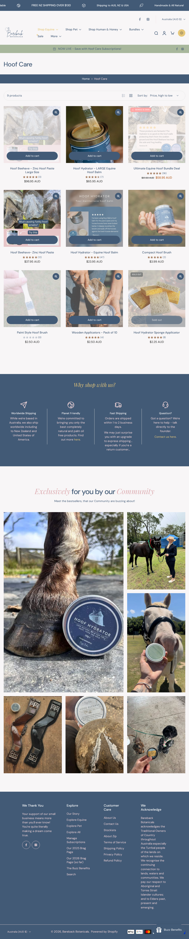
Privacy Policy (113, 854)
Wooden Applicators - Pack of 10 (94, 332)
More (54, 36)
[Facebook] (140, 19)
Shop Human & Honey (103, 29)
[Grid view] (131, 95)
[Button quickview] (56, 112)
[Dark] (181, 33)
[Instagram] (148, 19)
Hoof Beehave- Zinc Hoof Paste (32, 252)
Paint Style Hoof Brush (32, 332)
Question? (165, 413)
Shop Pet (72, 29)
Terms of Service (115, 842)
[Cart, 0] (172, 33)
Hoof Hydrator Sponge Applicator (157, 332)
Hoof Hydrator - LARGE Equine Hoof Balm (94, 170)
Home (86, 79)
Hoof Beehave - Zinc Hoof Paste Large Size (32, 170)
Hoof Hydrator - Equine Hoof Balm (94, 252)
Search (71, 874)
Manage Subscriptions (76, 840)
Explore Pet (74, 826)
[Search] (156, 33)
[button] (39, 805)
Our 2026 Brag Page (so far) (76, 860)
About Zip (110, 836)
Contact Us (111, 824)
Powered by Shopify (104, 931)
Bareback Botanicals (75, 931)
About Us (110, 818)
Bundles (134, 29)
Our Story (73, 814)
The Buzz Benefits (78, 868)
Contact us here (165, 437)
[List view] (123, 95)
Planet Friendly (71, 413)
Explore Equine (77, 820)
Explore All (73, 832)
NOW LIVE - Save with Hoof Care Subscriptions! (89, 49)
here (77, 439)
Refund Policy (113, 861)
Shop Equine (46, 29)
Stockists (110, 830)
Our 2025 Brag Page (76, 850)
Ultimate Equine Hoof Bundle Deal (157, 168)
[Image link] (63, 602)
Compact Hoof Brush (156, 252)
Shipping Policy (114, 848)
